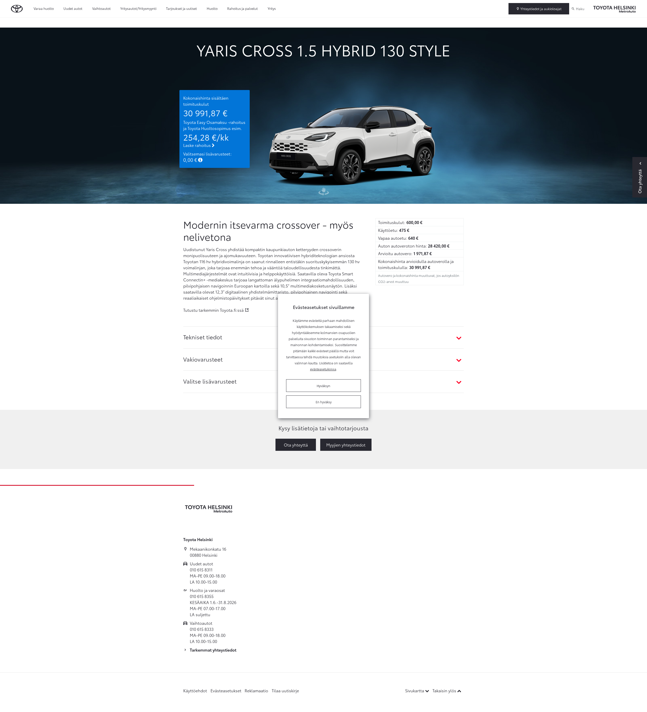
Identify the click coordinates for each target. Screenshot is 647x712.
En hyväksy (324, 401)
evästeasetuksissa (323, 369)
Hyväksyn (323, 385)
